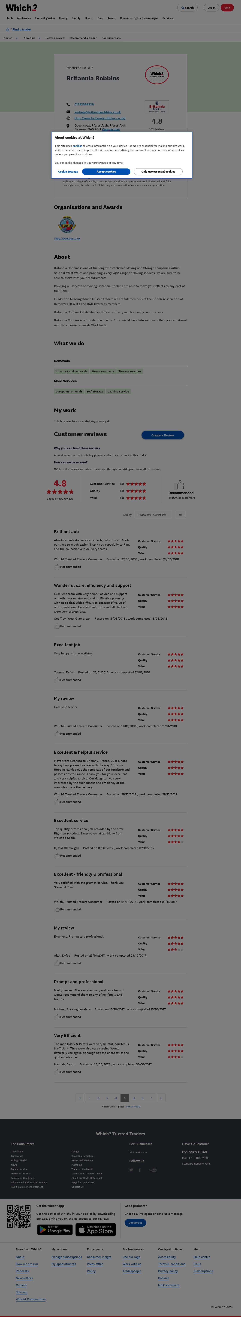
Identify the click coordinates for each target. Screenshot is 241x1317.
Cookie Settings (68, 171)
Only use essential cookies (158, 171)
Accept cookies (106, 171)
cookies (77, 146)
